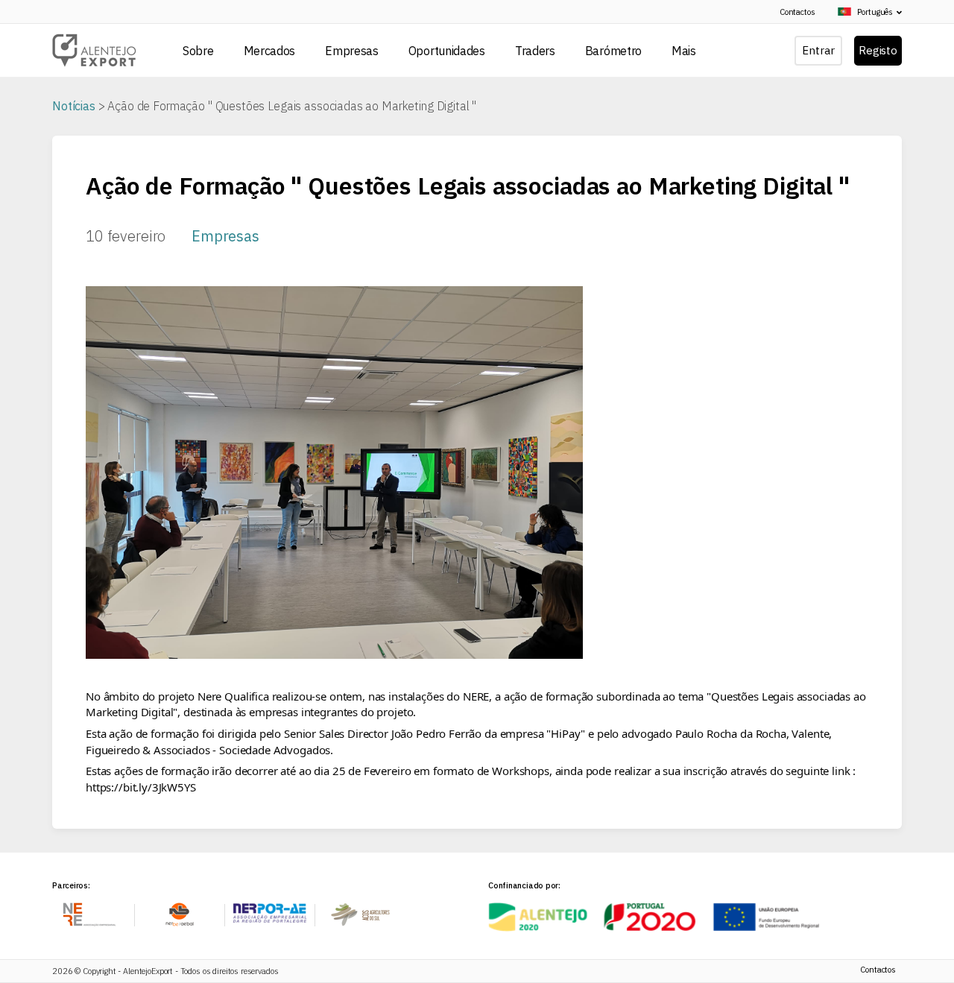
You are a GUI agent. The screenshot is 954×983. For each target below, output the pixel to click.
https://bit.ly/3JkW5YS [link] (141, 787)
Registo (878, 50)
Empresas (352, 50)
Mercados (270, 50)
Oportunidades (446, 50)
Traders (535, 50)
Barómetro (613, 50)
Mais (684, 50)
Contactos (797, 12)
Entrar (818, 50)
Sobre (198, 50)
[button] (866, 12)
